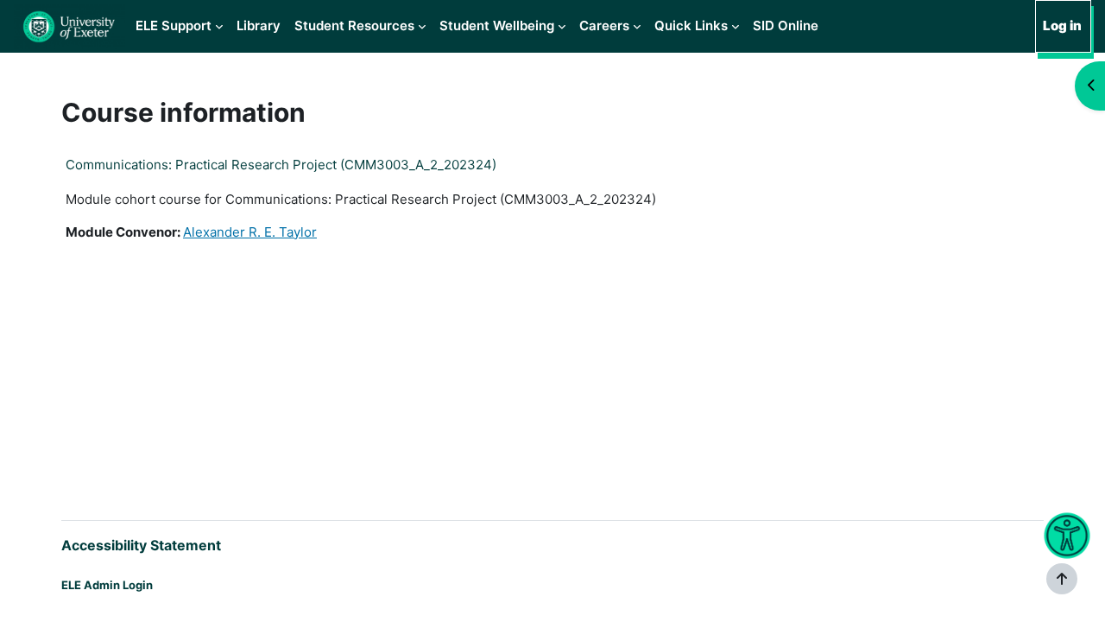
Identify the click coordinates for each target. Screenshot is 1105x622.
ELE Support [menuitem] (174, 25)
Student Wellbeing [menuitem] (496, 25)
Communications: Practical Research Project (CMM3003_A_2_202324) (281, 164)
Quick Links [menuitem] (691, 25)
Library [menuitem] (259, 25)
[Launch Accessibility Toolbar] (1066, 536)
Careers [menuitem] (604, 25)
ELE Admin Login (107, 585)
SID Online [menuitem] (785, 25)
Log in (1062, 25)
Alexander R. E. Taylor (250, 232)
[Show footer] (1061, 578)
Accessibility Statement (141, 545)
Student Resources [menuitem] (354, 25)
